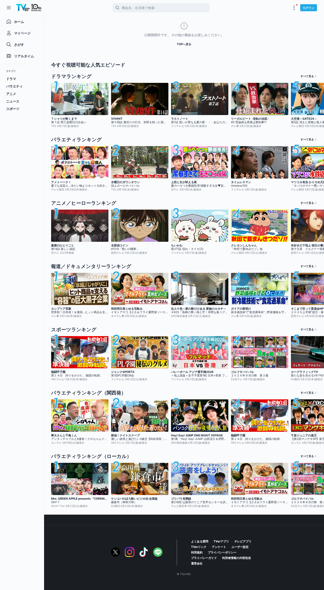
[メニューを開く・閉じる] (294, 7)
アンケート (219, 547)
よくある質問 (199, 541)
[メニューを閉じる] (8, 7)
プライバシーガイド (204, 558)
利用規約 (197, 552)
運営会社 (197, 563)
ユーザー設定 (240, 547)
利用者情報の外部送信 (236, 558)
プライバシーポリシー (222, 552)
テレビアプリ (242, 541)
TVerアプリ (221, 541)
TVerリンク (199, 547)
